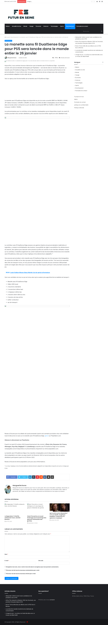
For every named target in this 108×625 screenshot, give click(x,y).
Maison (8, 26)
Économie (38, 26)
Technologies (54, 26)
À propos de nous (79, 96)
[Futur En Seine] (20, 13)
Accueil (8, 37)
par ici (47, 436)
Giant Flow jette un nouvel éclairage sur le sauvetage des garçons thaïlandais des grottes (36, 518)
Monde (25, 26)
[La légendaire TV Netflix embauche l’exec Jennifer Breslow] (15, 509)
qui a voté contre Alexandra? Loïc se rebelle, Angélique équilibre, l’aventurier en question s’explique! (59, 515)
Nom (6, 554)
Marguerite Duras (12, 57)
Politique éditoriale (79, 107)
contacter (52, 599)
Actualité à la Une (16, 26)
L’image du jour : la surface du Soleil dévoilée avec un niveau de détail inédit (47, 1)
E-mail (7, 560)
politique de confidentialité (81, 105)
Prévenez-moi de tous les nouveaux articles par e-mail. (21, 573)
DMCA (76, 99)
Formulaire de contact (82, 26)
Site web (40, 560)
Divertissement (70, 26)
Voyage (31, 26)
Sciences (45, 26)
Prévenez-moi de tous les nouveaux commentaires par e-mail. (23, 570)
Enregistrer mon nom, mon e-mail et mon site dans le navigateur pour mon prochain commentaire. (32, 567)
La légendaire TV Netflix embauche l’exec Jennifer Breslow (13, 517)
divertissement (15, 37)
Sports (62, 26)
